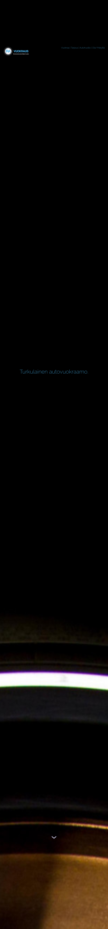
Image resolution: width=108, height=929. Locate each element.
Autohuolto (85, 47)
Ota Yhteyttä (98, 47)
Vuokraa (65, 47)
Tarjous (74, 47)
